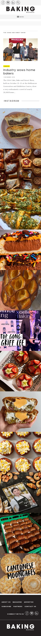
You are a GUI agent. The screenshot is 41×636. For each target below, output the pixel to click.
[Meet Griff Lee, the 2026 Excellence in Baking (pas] (20, 330)
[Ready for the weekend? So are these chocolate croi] (20, 533)
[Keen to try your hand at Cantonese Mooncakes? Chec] (20, 573)
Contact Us (30, 606)
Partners (17, 606)
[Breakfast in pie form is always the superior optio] (20, 411)
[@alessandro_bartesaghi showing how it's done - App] (20, 290)
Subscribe (6, 606)
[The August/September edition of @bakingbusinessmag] (20, 492)
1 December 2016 (9, 77)
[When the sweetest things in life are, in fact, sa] (20, 209)
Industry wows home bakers (19, 71)
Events (6, 66)
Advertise (29, 602)
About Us (6, 602)
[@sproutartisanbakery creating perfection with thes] (20, 371)
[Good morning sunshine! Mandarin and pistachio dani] (20, 452)
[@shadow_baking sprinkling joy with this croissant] (20, 250)
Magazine (17, 602)
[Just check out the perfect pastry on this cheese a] (20, 128)
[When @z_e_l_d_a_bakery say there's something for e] (20, 169)
